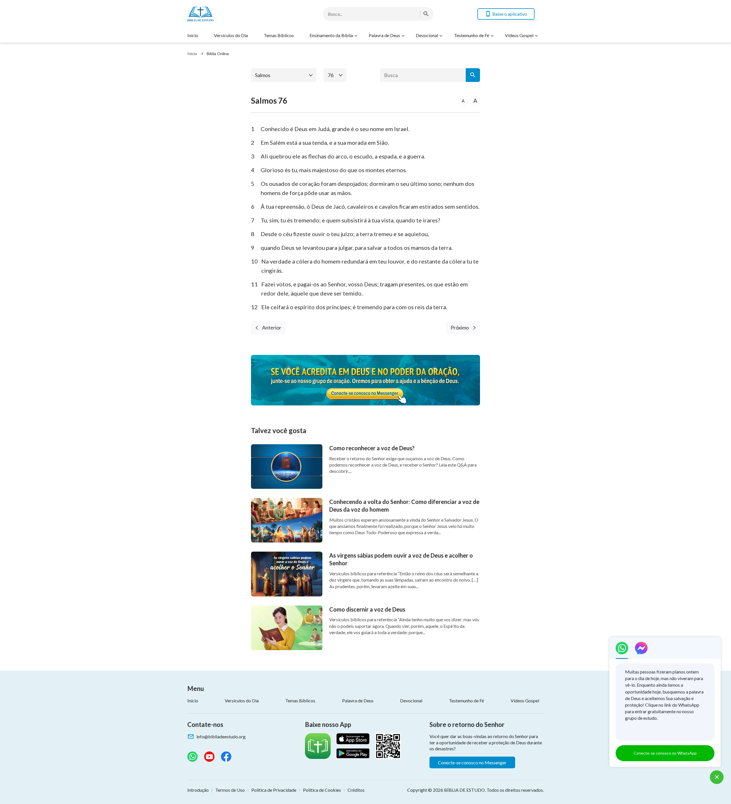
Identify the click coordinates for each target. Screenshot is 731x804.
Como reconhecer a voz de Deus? (372, 448)
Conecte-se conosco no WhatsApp (665, 753)
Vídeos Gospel (519, 35)
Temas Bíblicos (279, 35)
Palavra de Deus (384, 35)
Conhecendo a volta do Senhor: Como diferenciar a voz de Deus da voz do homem (404, 505)
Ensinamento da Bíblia (331, 35)
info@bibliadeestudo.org (221, 736)
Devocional (427, 35)
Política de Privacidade (273, 790)
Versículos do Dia (231, 35)
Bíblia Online (218, 53)
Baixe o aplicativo (509, 14)
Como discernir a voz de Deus (367, 609)
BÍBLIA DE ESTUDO (464, 790)
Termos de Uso (230, 790)
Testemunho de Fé (471, 35)
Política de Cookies (322, 790)
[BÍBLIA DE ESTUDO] (233, 14)
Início (192, 35)
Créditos (356, 790)
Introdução (198, 790)
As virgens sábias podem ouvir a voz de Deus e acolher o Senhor (401, 559)
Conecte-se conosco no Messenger (472, 762)
